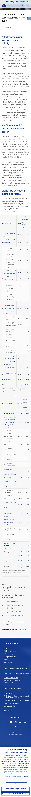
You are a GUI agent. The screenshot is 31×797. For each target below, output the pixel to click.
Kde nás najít (8, 662)
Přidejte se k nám (10, 651)
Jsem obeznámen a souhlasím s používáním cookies (17, 789)
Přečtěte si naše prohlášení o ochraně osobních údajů (16, 778)
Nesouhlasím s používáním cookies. (17, 793)
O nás (6, 648)
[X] (7, 722)
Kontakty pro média (11, 629)
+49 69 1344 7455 (14, 612)
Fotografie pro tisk (10, 657)
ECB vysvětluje (9, 654)
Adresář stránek (9, 710)
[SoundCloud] (25, 722)
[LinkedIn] (11, 722)
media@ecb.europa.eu (16, 615)
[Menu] (27, 5)
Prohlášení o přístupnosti (12, 703)
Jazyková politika (9, 706)
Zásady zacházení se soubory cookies (16, 700)
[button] (28, 2)
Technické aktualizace (11, 678)
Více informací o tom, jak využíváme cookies (16, 783)
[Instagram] (16, 722)
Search (22, 5)
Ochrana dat (8, 693)
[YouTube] (20, 722)
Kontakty (7, 659)
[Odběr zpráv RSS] (16, 726)
